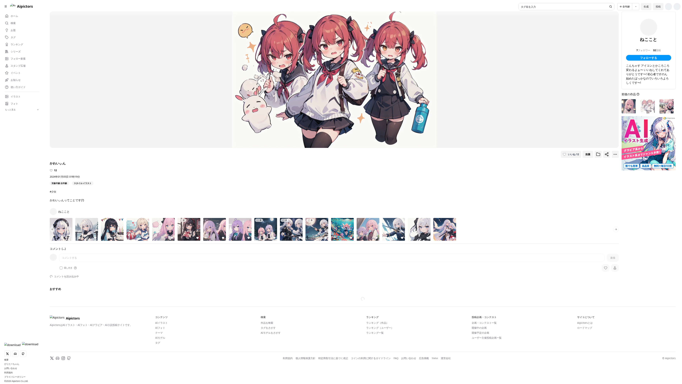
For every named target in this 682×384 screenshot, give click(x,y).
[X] (52, 358)
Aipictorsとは (585, 322)
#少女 (53, 191)
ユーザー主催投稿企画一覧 (487, 337)
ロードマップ (584, 327)
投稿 (658, 6)
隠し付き (68, 267)
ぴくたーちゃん (11, 364)
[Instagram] (63, 358)
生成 (646, 6)
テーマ (159, 332)
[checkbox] (61, 267)
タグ (157, 342)
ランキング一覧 (375, 332)
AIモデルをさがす (271, 332)
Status (435, 358)
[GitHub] (69, 358)
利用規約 (8, 372)
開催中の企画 (479, 327)
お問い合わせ (10, 368)
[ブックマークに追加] (598, 154)
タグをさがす (268, 327)
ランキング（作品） (377, 322)
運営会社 (446, 358)
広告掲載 (424, 358)
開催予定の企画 (480, 332)
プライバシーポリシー (15, 376)
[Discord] (57, 358)
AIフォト (160, 327)
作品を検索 (267, 322)
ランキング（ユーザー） (380, 327)
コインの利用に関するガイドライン (371, 358)
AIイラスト (161, 322)
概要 (6, 359)
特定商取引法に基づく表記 (333, 358)
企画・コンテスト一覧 (484, 322)
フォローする (648, 58)
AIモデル (160, 337)
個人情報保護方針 (305, 358)
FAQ (396, 358)
